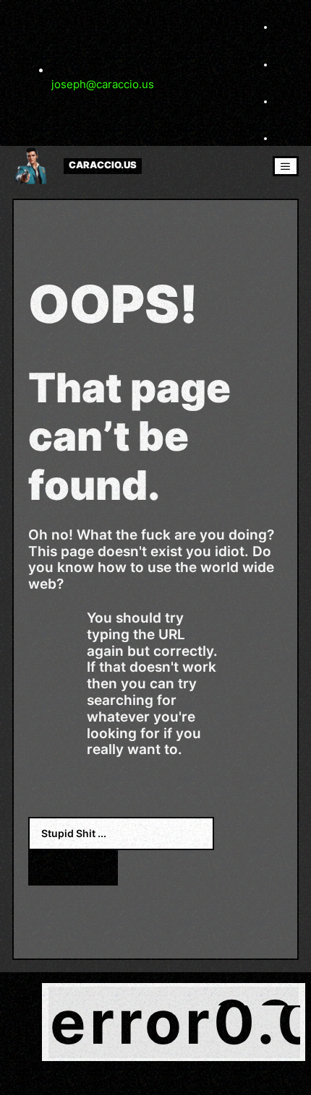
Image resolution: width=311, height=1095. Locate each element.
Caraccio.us (103, 165)
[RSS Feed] (283, 27)
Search (73, 867)
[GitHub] (283, 138)
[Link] (283, 64)
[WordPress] (283, 101)
